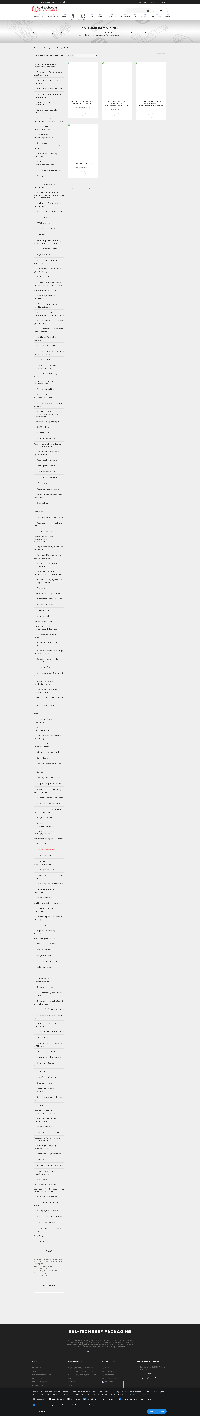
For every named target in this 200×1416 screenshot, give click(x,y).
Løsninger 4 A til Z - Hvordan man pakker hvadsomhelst (49, 1190)
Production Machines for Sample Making (46, 1120)
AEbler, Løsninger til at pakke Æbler (48, 1203)
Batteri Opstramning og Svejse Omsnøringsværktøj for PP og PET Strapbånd (49, 195)
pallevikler (49, 1273)
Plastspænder (43, 1037)
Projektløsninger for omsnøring (44, 177)
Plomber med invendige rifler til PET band (48, 1044)
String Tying (37, 1378)
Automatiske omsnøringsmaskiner (43, 128)
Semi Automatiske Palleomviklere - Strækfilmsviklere (49, 313)
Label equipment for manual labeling (48, 918)
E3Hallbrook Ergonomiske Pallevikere (47, 81)
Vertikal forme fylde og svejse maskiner (49, 712)
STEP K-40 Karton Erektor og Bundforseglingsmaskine (117, 104)
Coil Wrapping (43, 359)
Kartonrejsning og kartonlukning (48, 48)
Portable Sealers (44, 531)
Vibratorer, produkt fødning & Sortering (48, 674)
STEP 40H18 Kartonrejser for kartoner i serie (83, 103)
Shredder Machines (43, 1179)
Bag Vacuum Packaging (45, 1184)
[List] (163, 55)
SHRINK (100, 16)
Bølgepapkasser (44, 955)
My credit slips (108, 1371)
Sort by (71, 56)
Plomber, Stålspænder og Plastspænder (47, 1024)
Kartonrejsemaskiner (46, 850)
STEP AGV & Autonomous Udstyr (46, 635)
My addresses (108, 1375)
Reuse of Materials (45, 898)
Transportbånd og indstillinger (44, 720)
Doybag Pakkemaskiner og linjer (47, 765)
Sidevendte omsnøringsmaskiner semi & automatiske (47, 145)
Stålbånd (40, 235)
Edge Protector (43, 254)
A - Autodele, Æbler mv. (47, 1196)
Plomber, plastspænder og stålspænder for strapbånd (47, 242)
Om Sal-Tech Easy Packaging (80, 1371)
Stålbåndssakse (44, 277)
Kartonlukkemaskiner (46, 844)
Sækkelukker (42, 503)
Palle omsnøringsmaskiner (48, 170)
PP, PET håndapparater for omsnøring (47, 185)
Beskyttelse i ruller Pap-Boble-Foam (49, 876)
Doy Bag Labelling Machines (49, 778)
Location (71, 1382)
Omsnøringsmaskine (43, 1259)
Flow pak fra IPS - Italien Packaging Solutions (45, 832)
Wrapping (36, 1371)
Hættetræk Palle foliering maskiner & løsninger (46, 366)
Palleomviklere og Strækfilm (46, 290)
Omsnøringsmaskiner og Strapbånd (45, 103)
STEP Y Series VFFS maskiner (49, 803)
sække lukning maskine (53, 1261)
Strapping (36, 1368)
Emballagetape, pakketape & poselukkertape (48, 1002)
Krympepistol (42, 616)
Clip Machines (43, 588)
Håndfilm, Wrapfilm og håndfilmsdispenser (45, 305)
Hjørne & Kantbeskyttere (47, 249)
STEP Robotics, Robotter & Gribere (47, 644)
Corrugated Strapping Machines (45, 155)
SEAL (92, 16)
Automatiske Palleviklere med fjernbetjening (49, 322)
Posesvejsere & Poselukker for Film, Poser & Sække (47, 445)
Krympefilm (41, 1071)
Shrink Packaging (39, 1382)
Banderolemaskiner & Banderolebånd (44, 382)
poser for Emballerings (47, 944)
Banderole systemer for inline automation (49, 404)
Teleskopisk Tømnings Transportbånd (45, 691)
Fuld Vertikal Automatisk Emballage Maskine (46, 745)
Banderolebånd (43, 949)
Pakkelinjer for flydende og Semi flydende (47, 791)
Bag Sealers (37, 1385)
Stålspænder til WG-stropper (49, 1057)
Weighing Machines (45, 817)
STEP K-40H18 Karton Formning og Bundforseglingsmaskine (151, 104)
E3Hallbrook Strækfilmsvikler (49, 88)
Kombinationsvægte (46, 705)
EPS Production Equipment (48, 1132)
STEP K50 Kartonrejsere (83, 163)
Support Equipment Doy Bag (49, 783)
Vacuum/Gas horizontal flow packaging (48, 737)
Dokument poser (44, 967)
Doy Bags (41, 772)
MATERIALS (144, 16)
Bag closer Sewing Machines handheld (48, 548)
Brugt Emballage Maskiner (48, 1154)
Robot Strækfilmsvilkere (47, 345)
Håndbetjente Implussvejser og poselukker (48, 453)
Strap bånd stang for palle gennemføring (47, 270)
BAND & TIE (82, 19)
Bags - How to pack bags (48, 1222)
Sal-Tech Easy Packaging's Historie (82, 1375)
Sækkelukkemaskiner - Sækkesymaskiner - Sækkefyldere (44, 539)
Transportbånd (43, 667)
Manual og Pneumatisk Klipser (50, 883)
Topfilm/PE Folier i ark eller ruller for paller (47, 1090)
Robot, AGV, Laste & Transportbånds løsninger (46, 627)
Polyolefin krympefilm (46, 604)
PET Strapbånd (43, 223)
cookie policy (146, 1394)
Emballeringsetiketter (46, 987)
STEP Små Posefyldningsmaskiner (44, 824)
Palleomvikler (57, 1259)
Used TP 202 (42, 1159)
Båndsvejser (42, 483)
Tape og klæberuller (45, 869)
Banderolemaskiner (45, 389)
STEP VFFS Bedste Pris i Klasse (49, 798)
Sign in (165, 2)
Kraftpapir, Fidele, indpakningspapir (43, 980)
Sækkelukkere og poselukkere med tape (49, 496)
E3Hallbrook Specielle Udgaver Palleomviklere (49, 95)
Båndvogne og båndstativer (49, 211)
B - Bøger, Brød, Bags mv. (48, 1211)
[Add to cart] (83, 113)
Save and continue (156, 1411)
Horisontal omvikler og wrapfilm (45, 375)
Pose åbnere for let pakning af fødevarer (48, 524)
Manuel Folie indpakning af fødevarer (47, 510)
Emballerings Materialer (44, 938)
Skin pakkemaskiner (43, 621)
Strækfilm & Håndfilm (46, 1077)
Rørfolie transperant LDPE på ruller (48, 1098)
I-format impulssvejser (47, 477)
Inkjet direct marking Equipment (44, 932)
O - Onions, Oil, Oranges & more (47, 1229)
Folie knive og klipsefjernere (49, 973)
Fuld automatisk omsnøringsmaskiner (43, 136)
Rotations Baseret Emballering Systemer (44, 728)
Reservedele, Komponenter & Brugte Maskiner (47, 1139)
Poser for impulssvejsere (47, 489)
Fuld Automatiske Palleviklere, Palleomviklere (49, 330)
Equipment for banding (42, 1375)
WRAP (72, 19)
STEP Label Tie (42, 433)
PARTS (167, 16)
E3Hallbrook (53, 16)
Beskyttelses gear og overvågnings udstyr (45, 1172)
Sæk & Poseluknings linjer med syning (47, 564)
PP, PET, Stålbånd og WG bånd (50, 1009)
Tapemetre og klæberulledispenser (43, 862)
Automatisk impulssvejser (48, 460)
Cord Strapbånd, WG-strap (48, 229)
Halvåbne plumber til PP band (50, 1031)
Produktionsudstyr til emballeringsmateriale (44, 1112)
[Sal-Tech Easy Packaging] (53, 9)
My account (109, 1361)
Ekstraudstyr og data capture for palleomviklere (49, 352)
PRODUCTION (156, 16)
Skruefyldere (42, 758)
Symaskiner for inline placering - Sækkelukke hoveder (48, 573)
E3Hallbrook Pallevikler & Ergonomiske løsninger (45, 65)
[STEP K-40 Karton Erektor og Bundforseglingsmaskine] (117, 81)
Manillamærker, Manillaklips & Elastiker (49, 994)
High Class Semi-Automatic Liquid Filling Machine (48, 810)
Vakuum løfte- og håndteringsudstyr (43, 682)
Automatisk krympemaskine (49, 599)
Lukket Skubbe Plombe (46, 1051)
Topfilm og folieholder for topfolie (47, 338)
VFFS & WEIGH (125, 16)
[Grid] (159, 55)
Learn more (40, 1411)
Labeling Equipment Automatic (44, 909)
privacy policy (133, 1394)
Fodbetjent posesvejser (47, 466)
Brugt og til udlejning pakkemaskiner (45, 1147)
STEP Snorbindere (44, 427)
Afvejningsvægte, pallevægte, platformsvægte (49, 652)
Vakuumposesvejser (45, 471)
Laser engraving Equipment (49, 925)
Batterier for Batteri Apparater (50, 1165)
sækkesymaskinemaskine (44, 1266)
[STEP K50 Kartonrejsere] (83, 142)
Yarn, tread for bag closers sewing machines (47, 556)
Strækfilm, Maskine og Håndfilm (45, 297)
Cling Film (38, 1236)
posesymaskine (40, 1263)
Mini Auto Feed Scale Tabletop (50, 752)
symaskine (38, 1261)
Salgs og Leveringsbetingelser (80, 1368)
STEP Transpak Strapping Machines (46, 261)
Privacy (70, 1385)
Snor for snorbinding (46, 438)
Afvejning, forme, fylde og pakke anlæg (48, 698)
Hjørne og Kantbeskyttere (48, 961)
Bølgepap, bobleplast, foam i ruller (48, 1016)
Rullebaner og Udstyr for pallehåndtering (46, 660)
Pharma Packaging (45, 1105)
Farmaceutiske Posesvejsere (49, 517)
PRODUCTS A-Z (39, 16)
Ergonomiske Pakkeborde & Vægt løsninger (48, 73)
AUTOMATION (111, 16)
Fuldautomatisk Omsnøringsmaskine (43, 1269)
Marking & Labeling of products (48, 903)
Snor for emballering (46, 1083)
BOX (135, 16)
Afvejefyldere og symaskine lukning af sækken (48, 581)
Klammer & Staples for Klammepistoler (45, 1064)
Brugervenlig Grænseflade (45, 1275)
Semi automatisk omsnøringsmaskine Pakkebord (48, 119)
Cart (161, 11)
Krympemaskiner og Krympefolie (49, 593)
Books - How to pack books (49, 1216)
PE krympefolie (43, 610)
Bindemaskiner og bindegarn (47, 422)
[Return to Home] (33, 48)
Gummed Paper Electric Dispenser (46, 891)
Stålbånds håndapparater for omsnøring (49, 204)
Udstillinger (72, 1378)
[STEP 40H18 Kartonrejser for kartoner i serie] (83, 81)
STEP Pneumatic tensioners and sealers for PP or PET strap (48, 284)
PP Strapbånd (42, 217)
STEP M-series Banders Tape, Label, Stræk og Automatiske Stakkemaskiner (48, 414)
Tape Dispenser (43, 855)
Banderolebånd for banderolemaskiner (44, 396)
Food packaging (44, 1241)
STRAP (64, 16)
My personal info (109, 1378)
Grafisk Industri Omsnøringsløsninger (44, 163)
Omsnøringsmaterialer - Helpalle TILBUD (46, 111)
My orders (106, 1368)
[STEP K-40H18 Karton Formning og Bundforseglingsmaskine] (151, 81)
